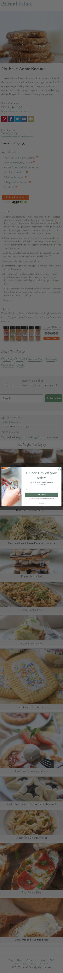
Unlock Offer (42, 494)
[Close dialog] (59, 468)
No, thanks (41, 503)
